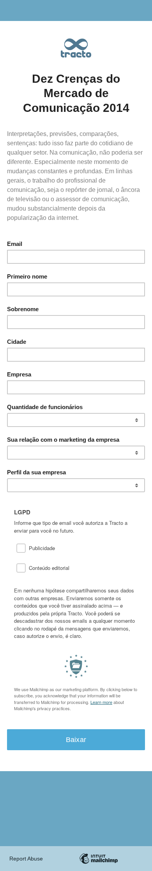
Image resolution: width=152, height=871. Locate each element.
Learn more (101, 702)
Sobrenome (23, 309)
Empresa (19, 374)
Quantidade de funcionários (45, 407)
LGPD (22, 512)
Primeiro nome (27, 276)
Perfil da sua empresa (36, 472)
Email (14, 243)
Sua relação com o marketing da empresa (63, 439)
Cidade (16, 341)
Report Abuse (26, 858)
